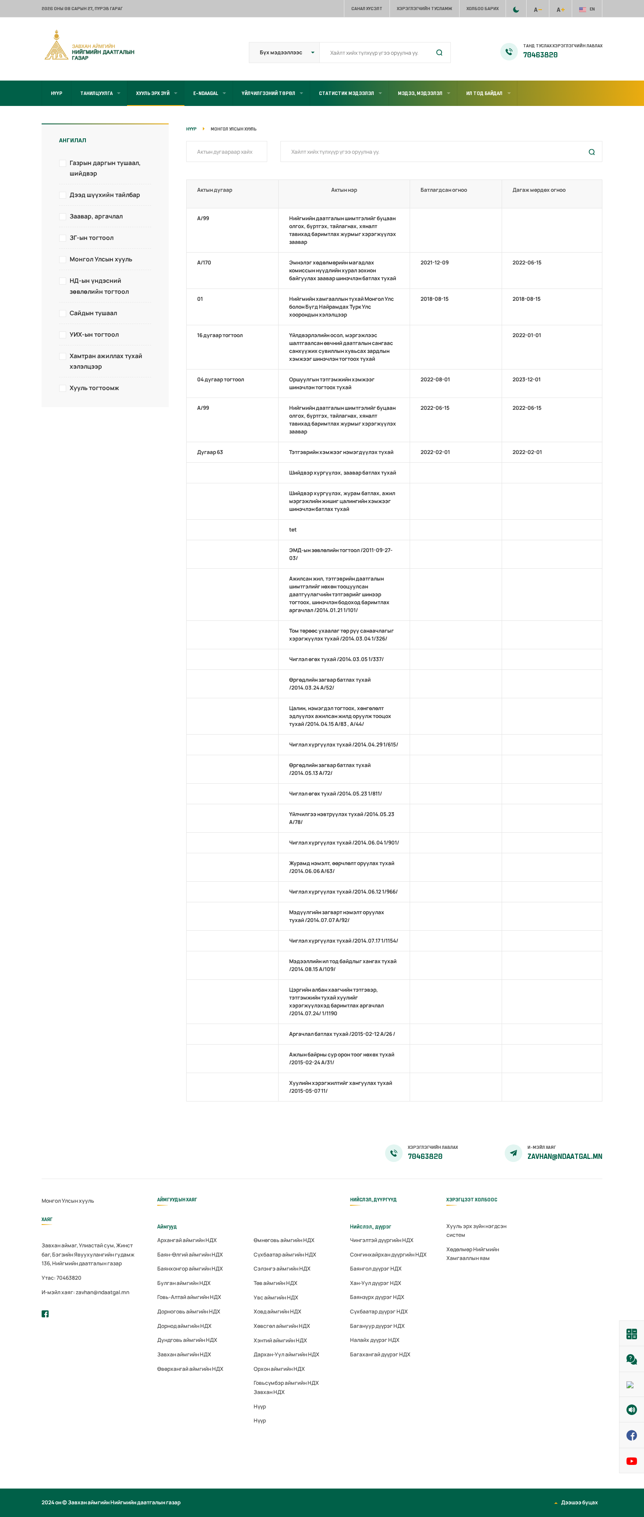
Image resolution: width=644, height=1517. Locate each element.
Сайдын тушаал (93, 313)
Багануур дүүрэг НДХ (377, 1326)
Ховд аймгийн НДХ (277, 1311)
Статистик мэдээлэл (346, 93)
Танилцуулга (96, 93)
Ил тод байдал (484, 93)
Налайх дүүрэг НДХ (375, 1340)
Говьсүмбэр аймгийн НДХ (286, 1383)
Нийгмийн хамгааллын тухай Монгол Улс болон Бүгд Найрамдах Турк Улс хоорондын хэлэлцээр (341, 306)
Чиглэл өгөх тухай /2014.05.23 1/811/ (335, 793)
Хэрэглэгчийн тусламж (424, 8)
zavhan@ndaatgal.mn (564, 1156)
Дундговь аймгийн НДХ (187, 1340)
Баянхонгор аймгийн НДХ (190, 1268)
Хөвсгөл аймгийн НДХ (282, 1326)
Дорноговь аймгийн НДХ (188, 1311)
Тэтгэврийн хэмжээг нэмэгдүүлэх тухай (341, 452)
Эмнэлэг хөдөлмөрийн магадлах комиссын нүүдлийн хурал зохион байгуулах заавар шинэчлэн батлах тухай (342, 270)
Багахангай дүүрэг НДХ (380, 1354)
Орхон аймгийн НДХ (279, 1369)
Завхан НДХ (269, 1392)
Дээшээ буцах (579, 1502)
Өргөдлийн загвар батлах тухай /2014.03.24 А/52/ (330, 683)
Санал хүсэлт (366, 8)
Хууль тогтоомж (94, 388)
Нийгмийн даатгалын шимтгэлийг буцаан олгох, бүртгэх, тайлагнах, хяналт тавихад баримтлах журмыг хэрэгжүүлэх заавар (342, 230)
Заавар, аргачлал (96, 216)
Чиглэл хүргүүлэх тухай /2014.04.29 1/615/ (343, 744)
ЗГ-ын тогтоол (91, 237)
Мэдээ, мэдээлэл (420, 93)
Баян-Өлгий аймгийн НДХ (190, 1254)
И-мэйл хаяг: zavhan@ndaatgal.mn (85, 1292)
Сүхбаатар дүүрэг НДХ (379, 1311)
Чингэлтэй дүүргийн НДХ (382, 1240)
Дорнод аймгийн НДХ (184, 1326)
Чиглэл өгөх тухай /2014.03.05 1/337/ (336, 659)
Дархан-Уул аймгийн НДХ (286, 1354)
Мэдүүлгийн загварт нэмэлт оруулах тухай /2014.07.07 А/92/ (336, 916)
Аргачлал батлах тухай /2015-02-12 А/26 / (342, 1034)
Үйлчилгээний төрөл (268, 93)
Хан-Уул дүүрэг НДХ (375, 1283)
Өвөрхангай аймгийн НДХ (190, 1369)
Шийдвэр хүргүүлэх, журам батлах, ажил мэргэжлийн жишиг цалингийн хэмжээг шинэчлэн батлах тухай (342, 501)
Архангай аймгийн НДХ (187, 1240)
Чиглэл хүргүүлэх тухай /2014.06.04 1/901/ (344, 842)
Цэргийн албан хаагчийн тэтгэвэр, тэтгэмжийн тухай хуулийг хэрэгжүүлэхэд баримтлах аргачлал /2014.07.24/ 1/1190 (336, 1001)
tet (293, 529)
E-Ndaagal (205, 93)
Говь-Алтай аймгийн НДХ (189, 1297)
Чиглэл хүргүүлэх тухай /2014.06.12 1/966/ (343, 891)
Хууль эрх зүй (153, 93)
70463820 (540, 55)
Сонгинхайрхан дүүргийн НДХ (388, 1254)
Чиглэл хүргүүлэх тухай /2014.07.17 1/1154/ (343, 940)
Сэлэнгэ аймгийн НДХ (282, 1268)
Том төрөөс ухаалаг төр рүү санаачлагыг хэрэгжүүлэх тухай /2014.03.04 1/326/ (341, 634)
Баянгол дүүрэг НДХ (376, 1268)
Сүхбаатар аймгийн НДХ (285, 1254)
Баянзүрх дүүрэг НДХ (377, 1297)
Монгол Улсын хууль (101, 259)
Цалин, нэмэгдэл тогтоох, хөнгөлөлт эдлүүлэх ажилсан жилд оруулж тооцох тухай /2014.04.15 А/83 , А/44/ (340, 716)
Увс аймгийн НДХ (276, 1297)
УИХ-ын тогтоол (94, 334)
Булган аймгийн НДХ (184, 1283)
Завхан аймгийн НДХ (184, 1354)
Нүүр (56, 93)
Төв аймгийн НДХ (275, 1283)
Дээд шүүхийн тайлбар (105, 194)
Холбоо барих (483, 8)
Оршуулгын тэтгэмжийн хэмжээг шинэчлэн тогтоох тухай (332, 383)
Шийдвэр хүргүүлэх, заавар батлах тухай (342, 472)
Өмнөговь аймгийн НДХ (284, 1240)
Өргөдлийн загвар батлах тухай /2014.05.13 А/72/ (330, 769)
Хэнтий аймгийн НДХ (280, 1340)
